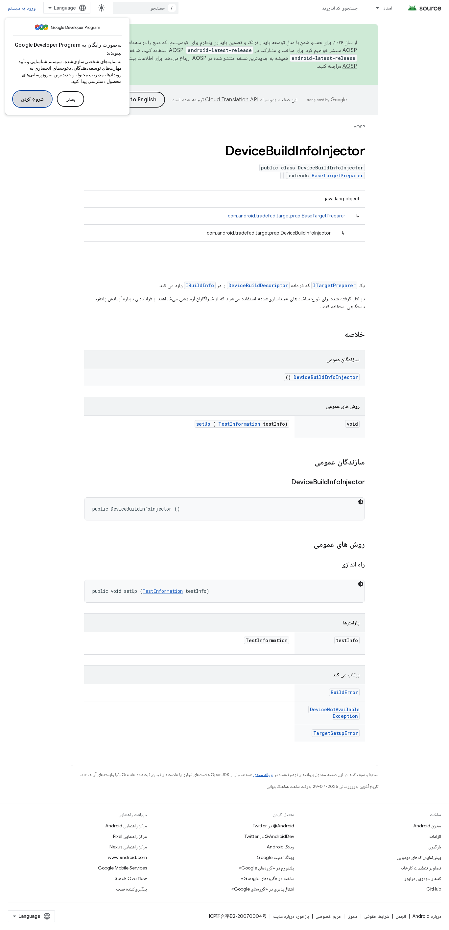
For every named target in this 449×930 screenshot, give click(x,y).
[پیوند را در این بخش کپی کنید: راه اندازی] (333, 565)
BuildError (344, 692)
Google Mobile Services (122, 868)
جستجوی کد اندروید (340, 8)
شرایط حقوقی (376, 916)
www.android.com (127, 857)
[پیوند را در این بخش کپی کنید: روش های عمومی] (305, 545)
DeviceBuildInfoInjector (326, 377)
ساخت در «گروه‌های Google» (267, 878)
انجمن (401, 916)
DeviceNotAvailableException (335, 712)
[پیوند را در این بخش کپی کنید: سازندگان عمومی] (306, 462)
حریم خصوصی (329, 916)
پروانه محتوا (263, 774)
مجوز (353, 916)
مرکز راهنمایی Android (126, 826)
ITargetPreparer (334, 285)
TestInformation (239, 424)
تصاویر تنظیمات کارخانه (421, 868)
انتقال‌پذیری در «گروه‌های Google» (262, 889)
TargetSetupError (335, 733)
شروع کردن (32, 99)
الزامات (435, 836)
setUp (203, 424)
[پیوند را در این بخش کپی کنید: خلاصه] (336, 335)
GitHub (433, 889)
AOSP (359, 127)
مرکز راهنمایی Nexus (128, 847)
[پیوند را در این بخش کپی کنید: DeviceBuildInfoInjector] (283, 483)
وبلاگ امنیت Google (275, 857)
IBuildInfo (200, 285)
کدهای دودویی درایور (422, 878)
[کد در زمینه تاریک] (361, 502)
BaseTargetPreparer (337, 175)
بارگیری (434, 847)
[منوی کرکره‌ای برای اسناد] (374, 8)
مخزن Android (427, 826)
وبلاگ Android (280, 847)
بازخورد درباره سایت (291, 916)
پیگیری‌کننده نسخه (131, 889)
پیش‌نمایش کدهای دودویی (419, 857)
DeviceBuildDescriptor (258, 285)
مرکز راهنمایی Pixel (130, 836)
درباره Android (427, 916)
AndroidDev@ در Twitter (269, 836)
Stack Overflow (131, 878)
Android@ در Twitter (273, 826)
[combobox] (145, 8)
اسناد (387, 8)
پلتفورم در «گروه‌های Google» (266, 868)
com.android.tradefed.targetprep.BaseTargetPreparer (286, 216)
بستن (70, 99)
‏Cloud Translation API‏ (231, 99)
